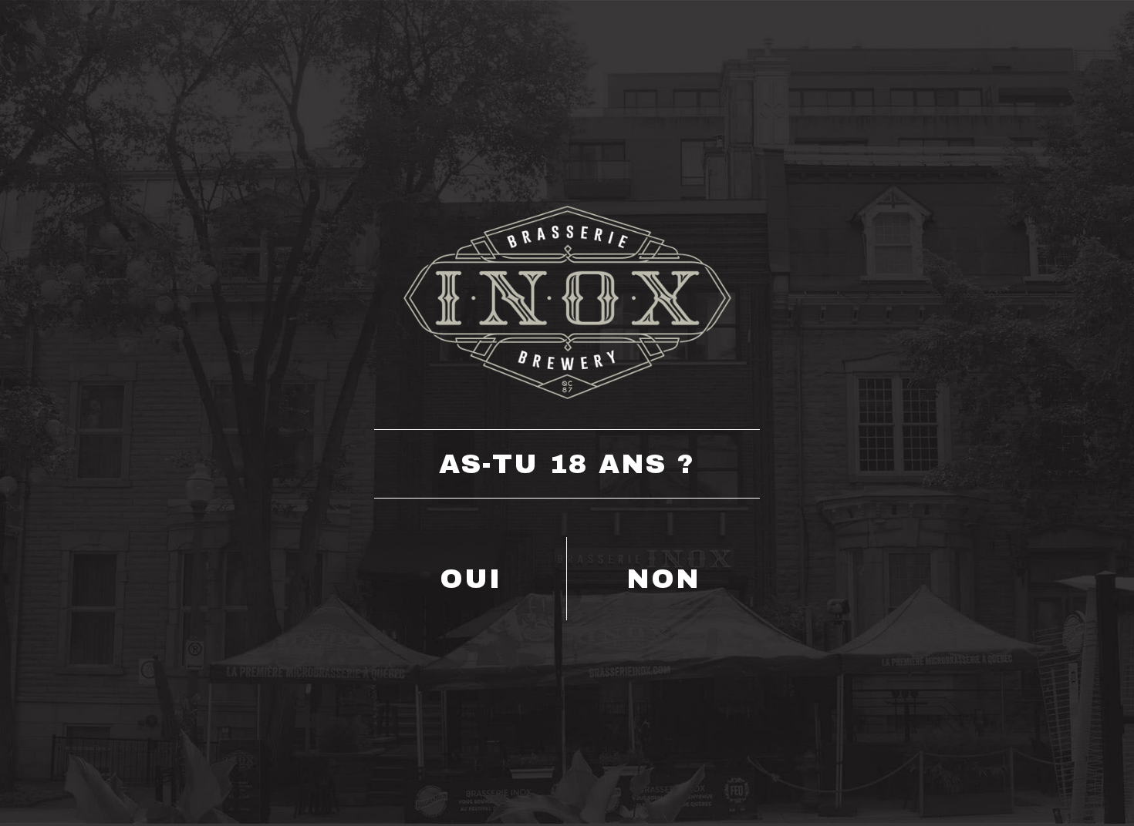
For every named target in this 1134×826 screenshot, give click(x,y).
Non (663, 578)
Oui (470, 578)
